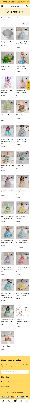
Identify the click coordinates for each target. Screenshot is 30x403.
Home (3, 18)
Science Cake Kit (21, 165)
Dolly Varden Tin (6, 42)
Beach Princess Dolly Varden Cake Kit (22, 192)
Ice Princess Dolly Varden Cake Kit (7, 241)
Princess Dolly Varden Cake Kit (21, 91)
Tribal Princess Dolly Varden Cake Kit (7, 321)
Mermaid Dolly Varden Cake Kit (21, 67)
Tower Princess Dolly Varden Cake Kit (7, 269)
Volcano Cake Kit (21, 115)
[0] (15, 401)
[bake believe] (15, 6)
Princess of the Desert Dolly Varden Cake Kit (6, 295)
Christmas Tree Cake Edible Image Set (22, 322)
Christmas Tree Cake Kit (6, 116)
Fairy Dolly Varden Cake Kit (7, 91)
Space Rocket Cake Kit (7, 166)
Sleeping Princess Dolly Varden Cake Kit (22, 269)
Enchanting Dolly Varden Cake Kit (21, 140)
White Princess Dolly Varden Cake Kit (22, 294)
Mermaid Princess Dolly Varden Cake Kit (7, 141)
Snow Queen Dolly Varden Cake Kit (21, 43)
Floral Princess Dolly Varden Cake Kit (7, 191)
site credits (20, 392)
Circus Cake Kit (6, 346)
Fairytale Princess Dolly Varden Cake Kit (22, 242)
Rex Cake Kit (5, 66)
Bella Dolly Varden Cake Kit (22, 217)
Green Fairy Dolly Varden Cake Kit (7, 217)
